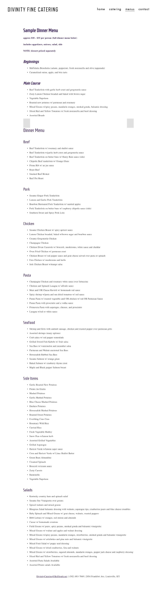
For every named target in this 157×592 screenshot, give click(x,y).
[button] (26, 123)
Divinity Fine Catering (33, 10)
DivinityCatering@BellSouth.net (51, 576)
